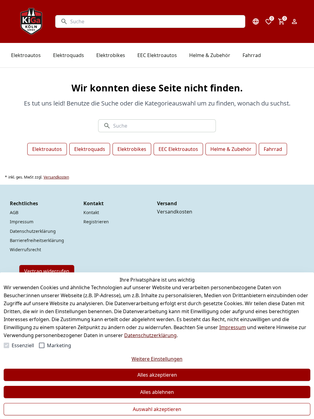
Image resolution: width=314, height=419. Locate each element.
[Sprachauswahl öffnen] (256, 21)
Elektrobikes (131, 149)
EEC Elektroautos (178, 149)
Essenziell (23, 345)
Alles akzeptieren (157, 374)
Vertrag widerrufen (46, 271)
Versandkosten (56, 177)
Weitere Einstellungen (157, 359)
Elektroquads (89, 149)
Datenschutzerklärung (150, 335)
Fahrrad (273, 149)
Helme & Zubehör (230, 149)
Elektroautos (47, 149)
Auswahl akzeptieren (157, 409)
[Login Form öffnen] (294, 21)
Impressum (232, 327)
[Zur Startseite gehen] (31, 21)
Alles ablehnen (157, 392)
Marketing (59, 345)
